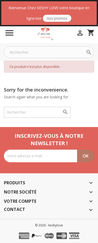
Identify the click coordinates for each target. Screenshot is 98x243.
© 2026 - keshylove (49, 225)
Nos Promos (57, 18)
